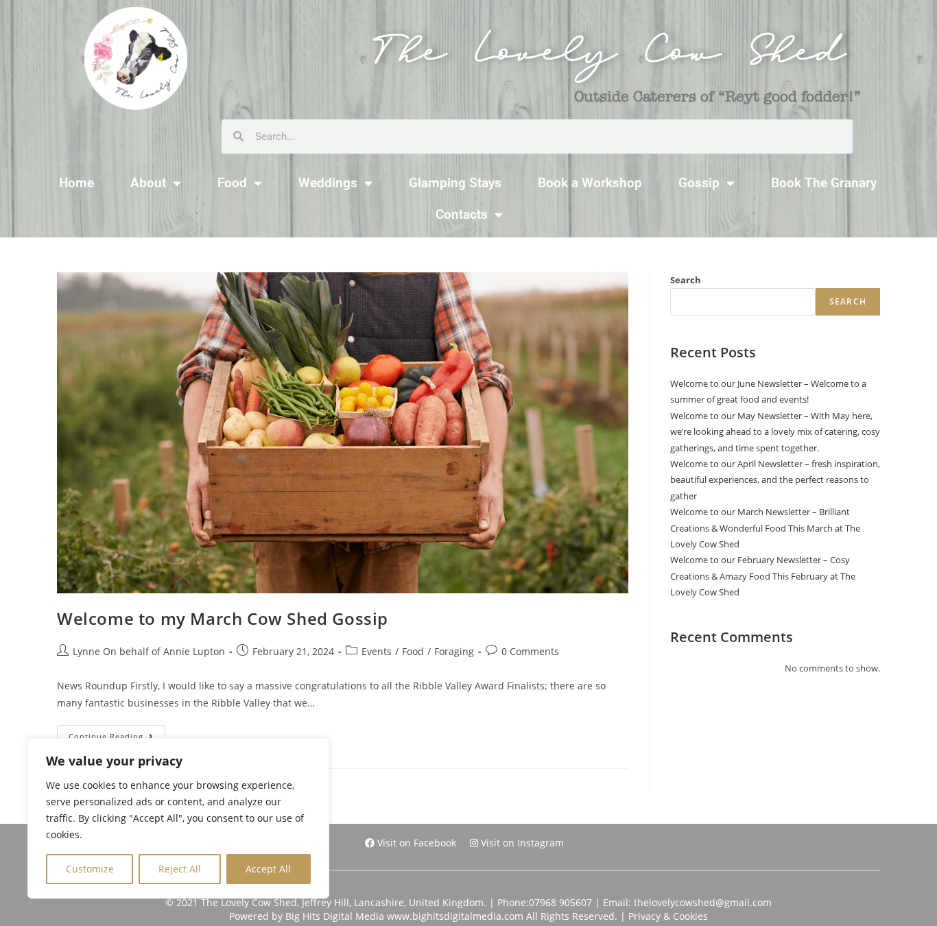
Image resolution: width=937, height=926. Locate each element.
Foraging (454, 651)
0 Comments (530, 651)
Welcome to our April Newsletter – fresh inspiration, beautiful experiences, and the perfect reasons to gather (775, 480)
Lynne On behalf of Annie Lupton (149, 651)
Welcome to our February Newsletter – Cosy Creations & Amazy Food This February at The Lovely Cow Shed (762, 576)
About (148, 183)
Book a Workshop (590, 183)
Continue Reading (117, 733)
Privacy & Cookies (668, 916)
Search (685, 280)
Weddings (327, 183)
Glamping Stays (455, 183)
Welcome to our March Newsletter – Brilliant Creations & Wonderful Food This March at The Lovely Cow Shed (765, 528)
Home (76, 183)
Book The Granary (824, 183)
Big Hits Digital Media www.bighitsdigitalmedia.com (404, 916)
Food (232, 183)
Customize (90, 868)
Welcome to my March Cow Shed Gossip (222, 618)
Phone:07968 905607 (544, 902)
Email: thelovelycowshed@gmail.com (687, 902)
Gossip (699, 183)
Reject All (179, 868)
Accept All (268, 868)
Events (376, 651)
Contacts (462, 214)
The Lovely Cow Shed (609, 58)
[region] (178, 818)
